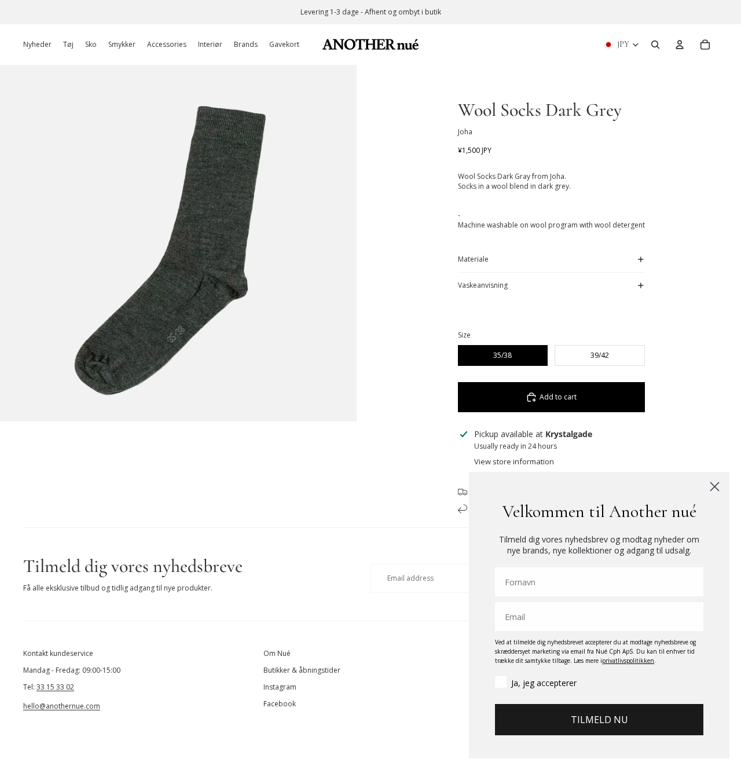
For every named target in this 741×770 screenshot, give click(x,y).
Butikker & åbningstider (301, 670)
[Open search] (655, 44)
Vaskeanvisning (483, 285)
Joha (465, 132)
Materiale (473, 259)
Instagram (279, 687)
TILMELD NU (599, 719)
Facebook (279, 704)
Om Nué (277, 653)
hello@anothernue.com (61, 706)
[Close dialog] (715, 486)
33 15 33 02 (55, 687)
